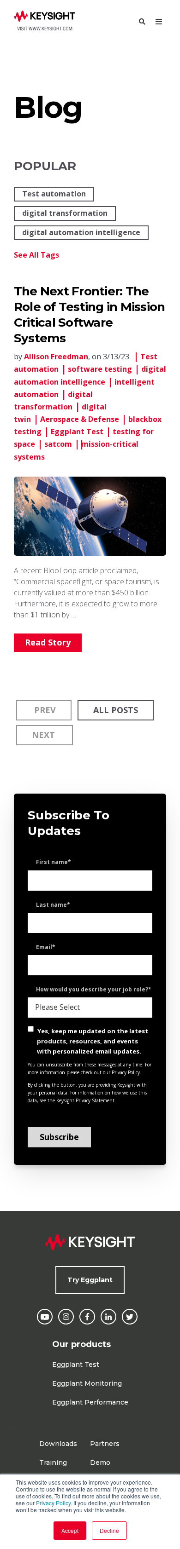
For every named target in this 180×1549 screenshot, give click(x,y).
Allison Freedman (56, 356)
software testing (100, 369)
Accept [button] (69, 1530)
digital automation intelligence (81, 232)
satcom (58, 444)
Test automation (54, 194)
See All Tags (36, 255)
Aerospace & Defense (79, 419)
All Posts (115, 709)
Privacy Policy (53, 1503)
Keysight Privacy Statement (85, 1100)
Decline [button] (109, 1530)
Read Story (48, 642)
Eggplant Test (77, 431)
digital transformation (65, 213)
